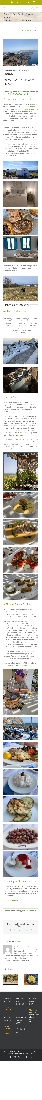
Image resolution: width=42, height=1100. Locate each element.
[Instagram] (21, 1029)
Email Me (7, 1009)
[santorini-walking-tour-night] (21, 368)
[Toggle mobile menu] (37, 8)
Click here (33, 1010)
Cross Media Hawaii (27, 1053)
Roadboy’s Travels (28, 107)
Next (35, 30)
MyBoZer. (26, 111)
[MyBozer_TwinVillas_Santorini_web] (21, 162)
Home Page (24, 910)
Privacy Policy (7, 1027)
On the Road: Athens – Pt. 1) (17, 94)
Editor (7, 910)
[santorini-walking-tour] (21, 339)
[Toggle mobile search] (32, 8)
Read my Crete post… (12, 900)
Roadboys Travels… (21, 665)
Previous (27, 30)
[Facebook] (17, 1029)
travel (10, 912)
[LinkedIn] (24, 1029)
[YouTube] (17, 1032)
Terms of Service (8, 1034)
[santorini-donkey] (21, 277)
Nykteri (14, 432)
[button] (5, 979)
